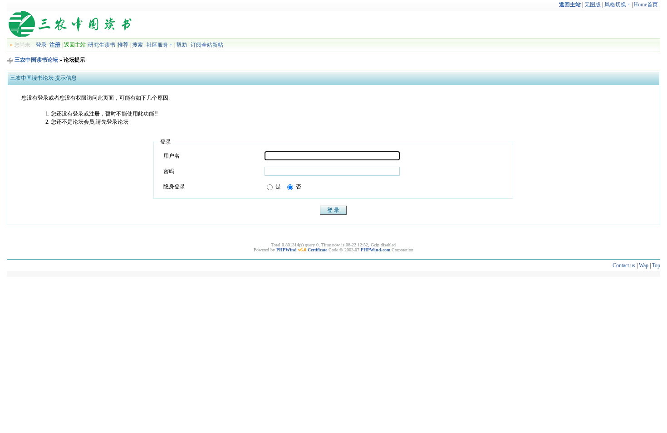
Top (656, 265)
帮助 (181, 45)
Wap (643, 265)
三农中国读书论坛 (36, 60)
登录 (41, 45)
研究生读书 (101, 45)
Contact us (624, 265)
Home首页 (646, 4)
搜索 (137, 45)
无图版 (592, 4)
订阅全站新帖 (207, 45)
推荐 (123, 45)
